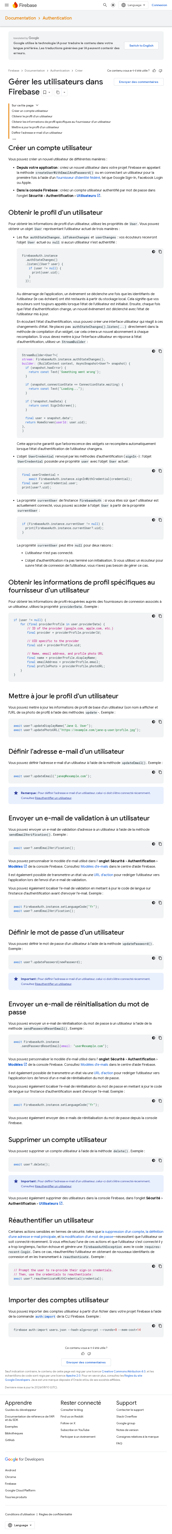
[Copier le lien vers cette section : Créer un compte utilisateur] (96, 148)
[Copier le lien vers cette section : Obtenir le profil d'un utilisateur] (107, 213)
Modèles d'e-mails (94, 866)
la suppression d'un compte (123, 1232)
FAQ (119, 1443)
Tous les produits (16, 1497)
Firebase (13, 70)
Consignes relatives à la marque (137, 1437)
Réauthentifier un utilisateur (53, 798)
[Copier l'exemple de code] (160, 251)
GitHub (9, 1440)
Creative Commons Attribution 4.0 (124, 1371)
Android (10, 1470)
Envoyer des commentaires (138, 82)
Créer (79, 70)
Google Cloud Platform (20, 1490)
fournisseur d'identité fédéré (78, 178)
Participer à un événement (78, 1437)
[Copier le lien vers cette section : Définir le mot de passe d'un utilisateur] (128, 932)
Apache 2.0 (73, 1375)
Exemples (11, 1426)
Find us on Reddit (72, 1416)
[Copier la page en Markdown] (58, 92)
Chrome (10, 1477)
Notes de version (127, 1430)
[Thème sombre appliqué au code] (153, 251)
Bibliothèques (14, 1433)
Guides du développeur (20, 1410)
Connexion (159, 5)
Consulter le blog (72, 1410)
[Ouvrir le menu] (7, 5)
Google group (125, 1423)
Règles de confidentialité (55, 1514)
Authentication (57, 18)
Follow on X (68, 1423)
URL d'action (103, 875)
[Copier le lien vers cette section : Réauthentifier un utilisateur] (98, 1220)
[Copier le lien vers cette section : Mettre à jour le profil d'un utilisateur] (123, 696)
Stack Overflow (126, 1416)
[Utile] (154, 71)
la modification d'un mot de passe (87, 1237)
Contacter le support (130, 1410)
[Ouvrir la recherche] (105, 5)
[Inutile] (160, 71)
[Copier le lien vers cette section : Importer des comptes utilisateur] (113, 1300)
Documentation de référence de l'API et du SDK (29, 1418)
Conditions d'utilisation (20, 1514)
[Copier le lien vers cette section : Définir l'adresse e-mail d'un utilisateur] (128, 752)
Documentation (20, 18)
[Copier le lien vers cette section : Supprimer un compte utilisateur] (111, 1140)
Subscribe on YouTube (75, 1430)
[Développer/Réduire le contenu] (37, 105)
